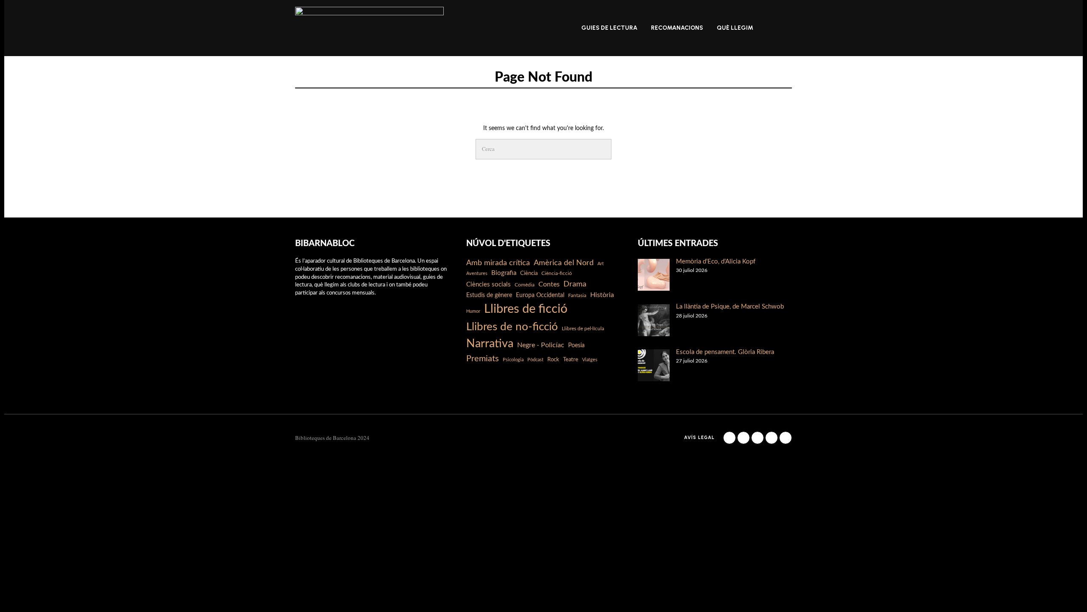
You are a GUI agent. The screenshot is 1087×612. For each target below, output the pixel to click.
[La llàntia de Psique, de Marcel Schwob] (654, 320)
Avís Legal (699, 437)
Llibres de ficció (525, 309)
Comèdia (525, 284)
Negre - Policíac (540, 345)
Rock (553, 360)
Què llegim (735, 27)
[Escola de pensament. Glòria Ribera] (654, 365)
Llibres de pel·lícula (583, 328)
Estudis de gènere (489, 295)
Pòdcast (535, 359)
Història (602, 295)
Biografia (503, 273)
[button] (601, 149)
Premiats (482, 358)
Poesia (576, 345)
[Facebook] (729, 437)
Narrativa (489, 343)
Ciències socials (488, 284)
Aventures (476, 273)
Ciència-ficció (556, 273)
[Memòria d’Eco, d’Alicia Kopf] (654, 275)
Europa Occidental (540, 295)
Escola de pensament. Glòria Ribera (725, 352)
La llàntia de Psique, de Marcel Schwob (730, 306)
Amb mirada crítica (498, 263)
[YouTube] (771, 437)
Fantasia (577, 295)
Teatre (570, 360)
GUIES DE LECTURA (609, 27)
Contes (549, 284)
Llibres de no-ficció (512, 326)
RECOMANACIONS (677, 27)
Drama (574, 284)
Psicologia (513, 359)
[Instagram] (743, 437)
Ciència (529, 273)
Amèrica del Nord (564, 263)
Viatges (589, 359)
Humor (473, 311)
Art (600, 263)
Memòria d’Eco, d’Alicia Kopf (715, 261)
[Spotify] (785, 437)
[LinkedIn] (757, 437)
